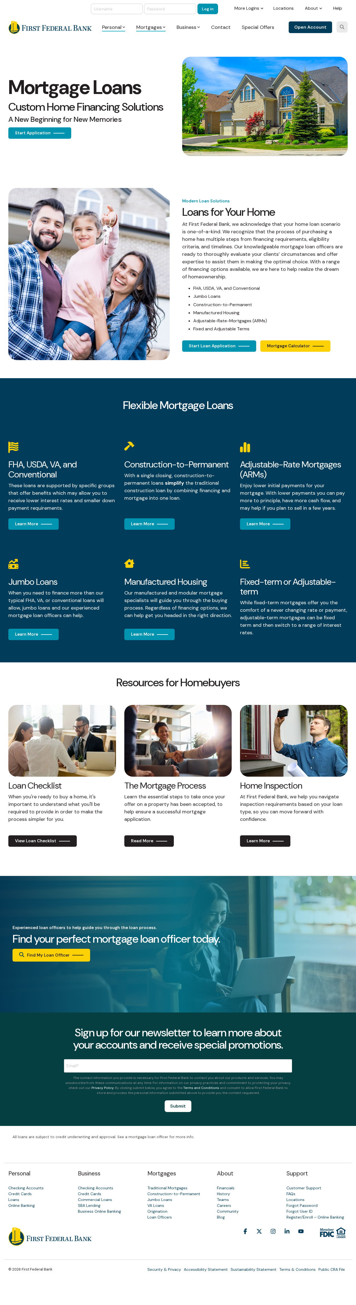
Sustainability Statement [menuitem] (253, 1269)
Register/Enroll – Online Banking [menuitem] (315, 1217)
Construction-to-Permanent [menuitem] (173, 1193)
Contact (221, 27)
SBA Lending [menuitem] (89, 1205)
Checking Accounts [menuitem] (26, 1187)
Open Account (310, 27)
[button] (245, 1239)
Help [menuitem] (337, 8)
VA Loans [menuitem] (155, 1205)
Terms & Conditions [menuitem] (297, 1269)
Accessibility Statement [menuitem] (206, 1269)
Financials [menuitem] (225, 1187)
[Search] (342, 27)
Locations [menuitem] (283, 8)
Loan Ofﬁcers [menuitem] (159, 1217)
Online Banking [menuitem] (21, 1205)
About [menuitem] (311, 8)
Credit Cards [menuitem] (20, 1193)
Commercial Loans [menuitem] (95, 1199)
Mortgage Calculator (288, 346)
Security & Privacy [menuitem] (164, 1269)
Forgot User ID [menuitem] (299, 1211)
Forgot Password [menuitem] (302, 1205)
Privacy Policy (102, 1088)
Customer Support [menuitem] (303, 1187)
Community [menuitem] (228, 1211)
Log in (208, 8)
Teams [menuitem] (223, 1199)
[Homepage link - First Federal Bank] (50, 1242)
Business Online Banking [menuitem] (99, 1211)
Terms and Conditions (201, 1088)
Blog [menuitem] (221, 1217)
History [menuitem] (223, 1193)
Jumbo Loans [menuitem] (159, 1199)
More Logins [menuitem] (246, 8)
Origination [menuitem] (157, 1211)
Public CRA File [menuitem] (331, 1269)
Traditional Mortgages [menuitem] (167, 1187)
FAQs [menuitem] (290, 1193)
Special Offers (258, 27)
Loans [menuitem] (13, 1199)
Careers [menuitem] (224, 1205)
